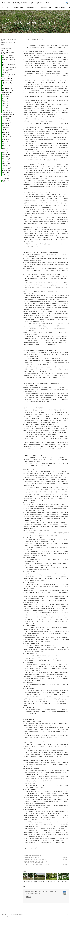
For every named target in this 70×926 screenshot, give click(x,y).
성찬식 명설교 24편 (6, 100)
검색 (64, 3)
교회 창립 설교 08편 (6, 94)
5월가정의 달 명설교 (6, 127)
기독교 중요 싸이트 (6, 168)
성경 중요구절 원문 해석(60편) (8, 74)
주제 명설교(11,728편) (60, 7)
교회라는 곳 (5, 152)
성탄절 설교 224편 (6, 143)
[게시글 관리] (29, 848)
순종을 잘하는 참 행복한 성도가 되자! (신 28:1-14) (34, 862)
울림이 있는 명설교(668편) (7, 55)
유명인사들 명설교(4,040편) (8, 88)
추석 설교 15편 (5, 138)
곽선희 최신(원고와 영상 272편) (8, 82)
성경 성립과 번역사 (6, 163)
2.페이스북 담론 (5, 72)
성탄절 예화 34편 (6, 145)
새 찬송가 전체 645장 (6, 170)
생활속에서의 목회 (6, 158)
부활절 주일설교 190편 (7, 125)
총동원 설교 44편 (6, 98)
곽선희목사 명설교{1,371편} (8, 80)
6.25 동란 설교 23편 (6, 134)
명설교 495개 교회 (6, 172)
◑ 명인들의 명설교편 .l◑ (7, 78)
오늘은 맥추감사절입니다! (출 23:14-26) (32, 857)
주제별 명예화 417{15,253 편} (8, 90)
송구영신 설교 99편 (6, 147)
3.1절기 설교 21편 (6, 118)
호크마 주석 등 (5, 176)
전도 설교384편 (5, 96)
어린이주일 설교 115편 (7, 129)
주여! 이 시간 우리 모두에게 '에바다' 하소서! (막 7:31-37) (35, 864)
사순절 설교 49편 (6, 120)
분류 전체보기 (6, 50)
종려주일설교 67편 (6, 123)
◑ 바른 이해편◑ (5, 151)
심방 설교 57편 (5, 103)
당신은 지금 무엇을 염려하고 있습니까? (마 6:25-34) (34, 861)
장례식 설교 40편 (6, 110)
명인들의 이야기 (5, 156)
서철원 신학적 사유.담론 (7, 69)
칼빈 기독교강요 (5, 161)
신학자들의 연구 (5, 160)
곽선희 (8, 7)
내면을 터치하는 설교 (32, 7)
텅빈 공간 (5, 181)
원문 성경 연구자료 (6, 154)
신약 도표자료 (5, 165)
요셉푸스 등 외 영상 (6, 167)
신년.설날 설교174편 (6, 116)
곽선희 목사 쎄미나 (6, 87)
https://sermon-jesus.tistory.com (32, 893)
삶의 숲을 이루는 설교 (46, 7)
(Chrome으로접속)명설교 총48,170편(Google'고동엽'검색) (25, 3)
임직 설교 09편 (5, 101)
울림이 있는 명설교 (18, 7)
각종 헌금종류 (5, 174)
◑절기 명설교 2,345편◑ (7, 114)
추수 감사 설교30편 (6, 139)
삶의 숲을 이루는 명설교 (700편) (8, 59)
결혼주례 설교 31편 (6, 107)
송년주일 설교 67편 (6, 148)
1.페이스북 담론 (5, 70)
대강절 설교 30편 (6, 141)
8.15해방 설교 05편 (6, 136)
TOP (67, 915)
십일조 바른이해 (5, 76)
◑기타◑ (26, 855)
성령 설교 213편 (5, 132)
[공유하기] (28, 848)
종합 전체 (31, 855)
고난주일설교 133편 (6, 122)
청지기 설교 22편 (6, 105)
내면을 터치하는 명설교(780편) (8, 57)
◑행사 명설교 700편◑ (7, 92)
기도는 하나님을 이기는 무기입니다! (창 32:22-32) (34, 859)
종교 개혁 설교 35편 (6, 109)
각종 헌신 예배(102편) (7, 112)
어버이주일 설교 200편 (7, 131)
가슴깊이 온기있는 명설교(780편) (9, 67)
